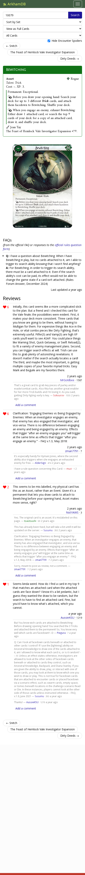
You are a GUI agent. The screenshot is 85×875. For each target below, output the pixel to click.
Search (75, 15)
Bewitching (16, 70)
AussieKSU (67, 617)
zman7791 (71, 451)
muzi (69, 468)
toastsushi (30, 520)
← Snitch (11, 46)
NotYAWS (72, 512)
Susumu (48, 530)
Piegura (61, 632)
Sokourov (58, 395)
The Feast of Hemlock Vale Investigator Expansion (42, 52)
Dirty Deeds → (69, 58)
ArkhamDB (16, 4)
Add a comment (25, 405)
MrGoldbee (67, 380)
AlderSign (40, 462)
